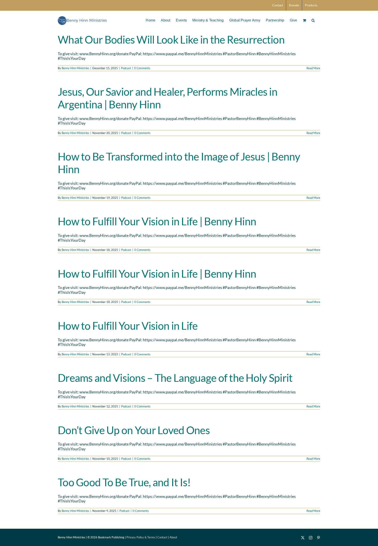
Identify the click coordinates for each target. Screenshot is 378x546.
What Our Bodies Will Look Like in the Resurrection (171, 39)
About (173, 537)
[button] (313, 20)
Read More (313, 68)
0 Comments (142, 68)
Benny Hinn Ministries (75, 68)
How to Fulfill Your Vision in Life (128, 325)
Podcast (126, 68)
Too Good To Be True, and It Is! (124, 482)
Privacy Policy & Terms (140, 537)
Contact (162, 537)
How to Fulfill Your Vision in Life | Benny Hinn (157, 221)
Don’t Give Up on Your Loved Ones (134, 430)
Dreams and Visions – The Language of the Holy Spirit (175, 378)
